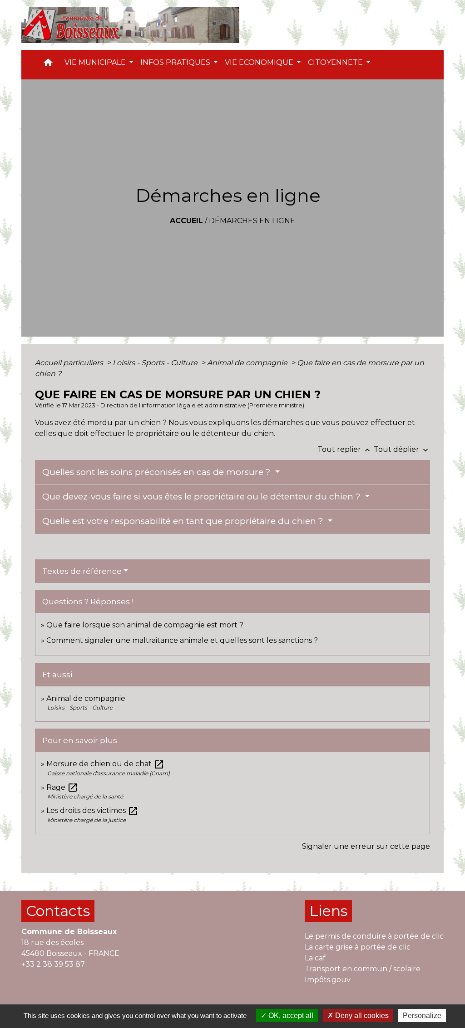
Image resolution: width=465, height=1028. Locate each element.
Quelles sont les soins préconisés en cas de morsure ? (157, 472)
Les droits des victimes (92, 810)
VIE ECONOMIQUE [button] (260, 62)
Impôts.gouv (328, 979)
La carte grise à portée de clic (358, 947)
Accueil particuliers (70, 362)
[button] (48, 65)
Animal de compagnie (248, 362)
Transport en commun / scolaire (362, 968)
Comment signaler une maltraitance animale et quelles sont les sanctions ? (182, 640)
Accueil (186, 220)
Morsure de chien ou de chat (105, 763)
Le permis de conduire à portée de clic (374, 936)
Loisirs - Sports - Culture (156, 362)
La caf (315, 958)
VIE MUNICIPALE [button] (96, 62)
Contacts (58, 911)
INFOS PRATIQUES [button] (176, 62)
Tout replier (344, 449)
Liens (328, 911)
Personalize (422, 1015)
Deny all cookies (361, 1015)
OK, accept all (290, 1015)
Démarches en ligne (252, 220)
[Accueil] (130, 25)
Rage (62, 787)
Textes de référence (82, 571)
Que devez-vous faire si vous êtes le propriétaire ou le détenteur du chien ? (202, 496)
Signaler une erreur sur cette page (366, 846)
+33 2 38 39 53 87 (53, 964)
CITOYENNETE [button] (336, 62)
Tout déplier (402, 449)
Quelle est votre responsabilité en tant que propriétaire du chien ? (184, 521)
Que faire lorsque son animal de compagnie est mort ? (144, 625)
